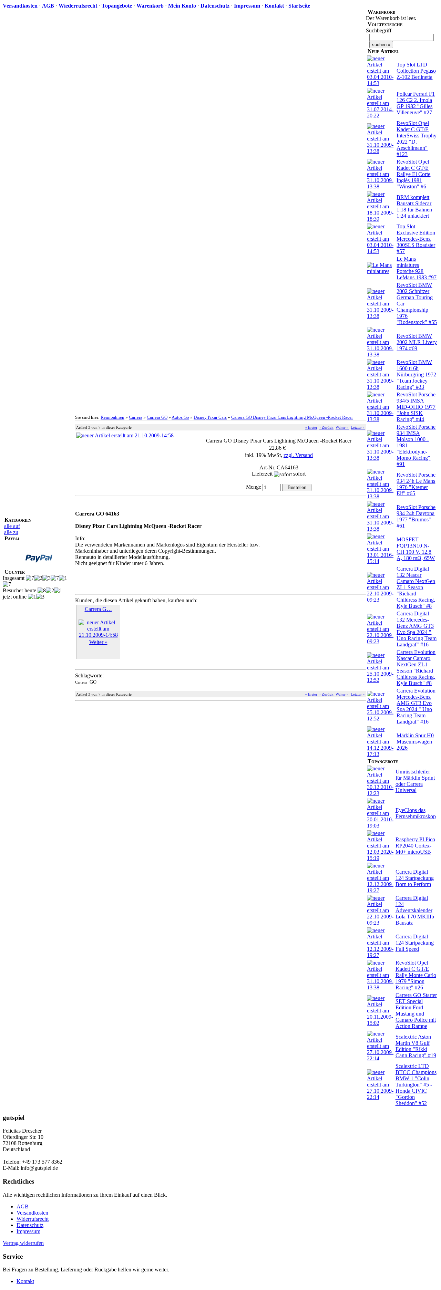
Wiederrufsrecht (78, 6)
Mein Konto (182, 6)
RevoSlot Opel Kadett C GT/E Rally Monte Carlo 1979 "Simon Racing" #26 (416, 975)
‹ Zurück (326, 427)
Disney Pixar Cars (210, 417)
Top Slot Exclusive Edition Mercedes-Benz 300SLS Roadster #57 (416, 238)
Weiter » (342, 427)
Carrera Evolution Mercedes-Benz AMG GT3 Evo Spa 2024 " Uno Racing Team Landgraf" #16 (416, 706)
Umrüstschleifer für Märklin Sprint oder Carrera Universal (415, 781)
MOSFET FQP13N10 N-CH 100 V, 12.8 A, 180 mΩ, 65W (416, 549)
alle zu (11, 532)
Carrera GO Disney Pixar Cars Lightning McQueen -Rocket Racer (292, 417)
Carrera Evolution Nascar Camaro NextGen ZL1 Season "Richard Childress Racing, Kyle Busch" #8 (416, 667)
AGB (48, 6)
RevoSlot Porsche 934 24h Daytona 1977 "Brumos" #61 (416, 516)
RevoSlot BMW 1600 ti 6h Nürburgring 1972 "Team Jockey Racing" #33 (416, 374)
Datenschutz (215, 6)
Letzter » (358, 427)
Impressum (247, 6)
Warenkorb (150, 6)
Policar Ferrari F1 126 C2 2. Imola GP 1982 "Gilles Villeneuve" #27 (416, 103)
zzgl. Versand (298, 455)
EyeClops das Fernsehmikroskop (416, 813)
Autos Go (180, 417)
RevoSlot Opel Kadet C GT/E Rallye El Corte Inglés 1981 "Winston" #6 (413, 174)
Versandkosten (20, 6)
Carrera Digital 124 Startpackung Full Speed (415, 943)
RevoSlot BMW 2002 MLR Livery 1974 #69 (417, 342)
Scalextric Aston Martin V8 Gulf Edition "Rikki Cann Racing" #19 (416, 1046)
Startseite (299, 6)
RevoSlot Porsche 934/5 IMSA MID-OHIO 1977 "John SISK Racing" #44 (416, 407)
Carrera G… (98, 609)
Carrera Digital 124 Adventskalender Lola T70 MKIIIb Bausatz (415, 910)
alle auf (12, 526)
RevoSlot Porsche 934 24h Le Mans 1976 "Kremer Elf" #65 (416, 484)
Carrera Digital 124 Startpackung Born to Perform (415, 878)
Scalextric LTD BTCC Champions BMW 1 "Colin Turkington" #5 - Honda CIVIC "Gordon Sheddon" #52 (416, 1084)
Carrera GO (157, 417)
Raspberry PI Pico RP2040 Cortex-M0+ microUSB (415, 845)
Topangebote (117, 6)
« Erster (311, 427)
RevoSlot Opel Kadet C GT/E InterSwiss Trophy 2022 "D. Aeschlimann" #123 (417, 138)
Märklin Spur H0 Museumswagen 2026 (415, 741)
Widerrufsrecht (33, 1219)
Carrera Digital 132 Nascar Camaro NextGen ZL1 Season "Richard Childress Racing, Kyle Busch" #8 (416, 587)
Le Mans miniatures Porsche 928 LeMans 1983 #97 (417, 268)
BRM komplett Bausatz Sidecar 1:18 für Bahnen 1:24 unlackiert (414, 206)
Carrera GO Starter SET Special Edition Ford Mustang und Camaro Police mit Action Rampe (416, 1010)
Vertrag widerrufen (23, 1243)
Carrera (135, 417)
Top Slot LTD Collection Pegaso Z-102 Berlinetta (416, 71)
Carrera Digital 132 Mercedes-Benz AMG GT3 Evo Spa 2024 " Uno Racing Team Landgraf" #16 (417, 629)
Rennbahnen (112, 417)
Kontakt (274, 6)
